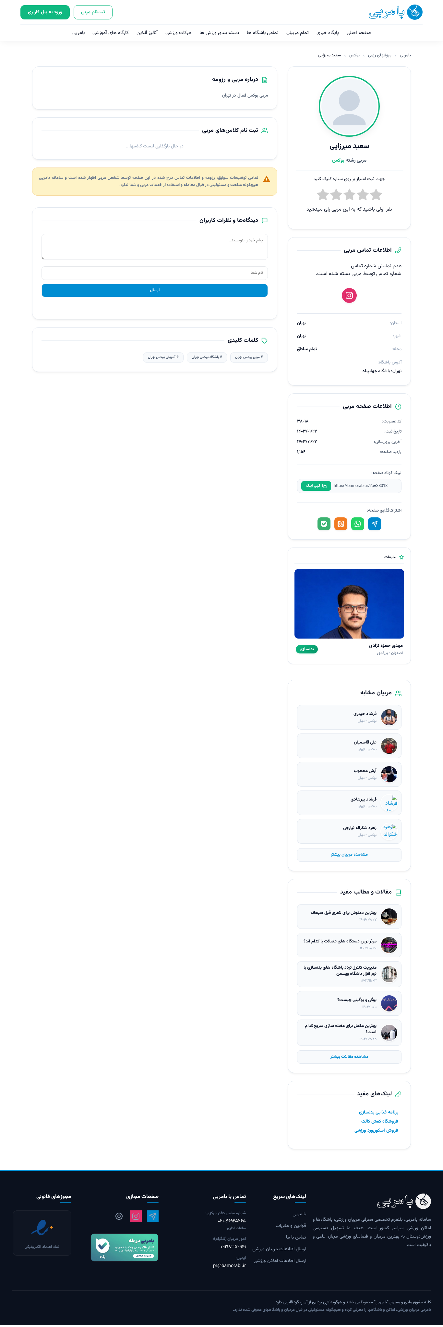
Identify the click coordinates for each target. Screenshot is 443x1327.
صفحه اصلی (359, 33)
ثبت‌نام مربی (93, 12)
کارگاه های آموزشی (110, 33)
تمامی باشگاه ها (263, 33)
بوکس (354, 55)
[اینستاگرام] (349, 295)
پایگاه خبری (328, 33)
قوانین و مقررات (291, 1226)
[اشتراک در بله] (323, 523)
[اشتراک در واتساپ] (357, 523)
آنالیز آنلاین (147, 33)
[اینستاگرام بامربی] (136, 1216)
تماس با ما (296, 1237)
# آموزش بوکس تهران (163, 357)
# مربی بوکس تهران (249, 357)
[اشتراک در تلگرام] (374, 523)
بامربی (78, 33)
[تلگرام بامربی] (153, 1216)
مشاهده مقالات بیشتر (349, 1057)
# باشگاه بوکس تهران (207, 357)
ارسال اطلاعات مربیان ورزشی (279, 1249)
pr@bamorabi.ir (229, 1266)
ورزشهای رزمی (379, 55)
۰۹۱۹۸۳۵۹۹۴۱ (233, 1247)
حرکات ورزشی (178, 33)
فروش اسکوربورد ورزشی (376, 1130)
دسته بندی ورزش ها (219, 33)
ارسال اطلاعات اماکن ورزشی (280, 1261)
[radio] (323, 196)
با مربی (299, 1214)
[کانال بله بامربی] (118, 1248)
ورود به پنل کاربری (45, 12)
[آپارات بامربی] (119, 1216)
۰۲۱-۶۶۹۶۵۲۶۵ (232, 1221)
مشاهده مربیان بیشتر (349, 854)
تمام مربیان (297, 33)
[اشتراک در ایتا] (340, 523)
